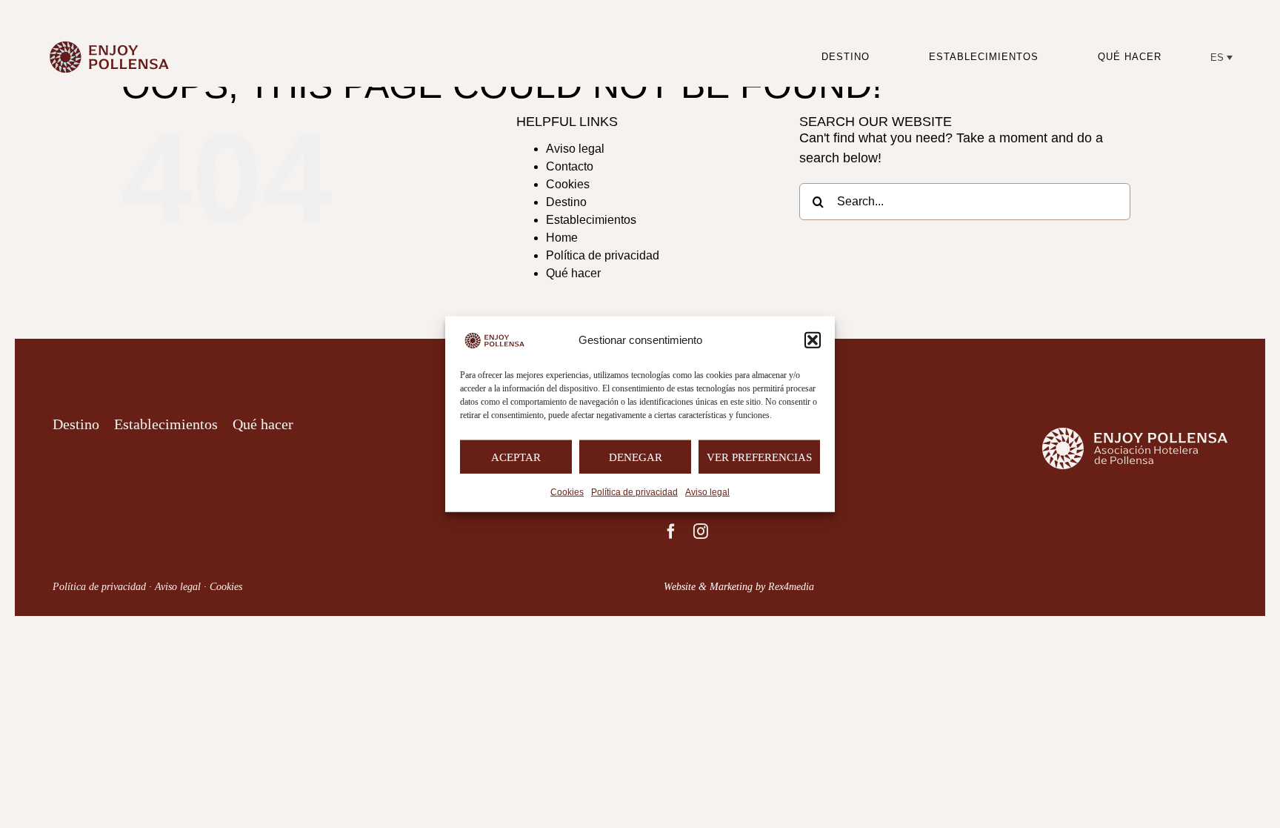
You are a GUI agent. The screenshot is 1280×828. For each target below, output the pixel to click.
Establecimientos (591, 219)
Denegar (635, 457)
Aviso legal (707, 492)
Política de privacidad (634, 492)
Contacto (569, 166)
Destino (566, 202)
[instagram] (700, 531)
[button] (812, 340)
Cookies (567, 492)
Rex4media (791, 586)
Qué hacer (573, 273)
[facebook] (671, 531)
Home (562, 237)
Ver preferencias (759, 457)
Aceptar (516, 457)
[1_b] (114, 37)
